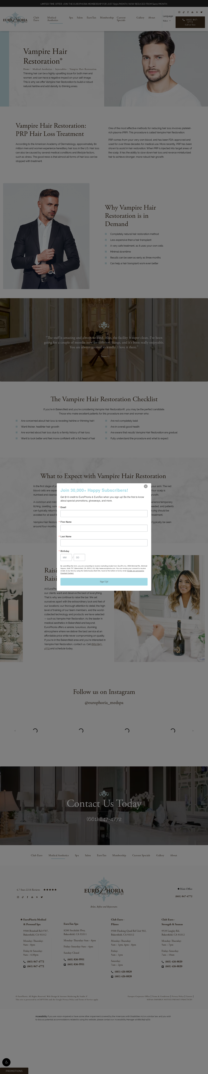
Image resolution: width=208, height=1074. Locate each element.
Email (63, 507)
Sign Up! (104, 581)
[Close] (145, 486)
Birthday (64, 551)
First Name (66, 522)
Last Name (65, 536)
